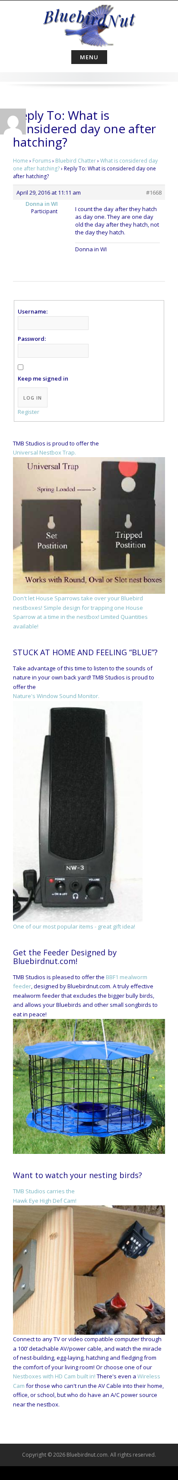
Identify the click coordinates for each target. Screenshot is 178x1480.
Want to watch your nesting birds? (77, 1175)
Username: (33, 311)
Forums (41, 160)
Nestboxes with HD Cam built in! (54, 1376)
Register (28, 412)
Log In (32, 397)
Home (20, 160)
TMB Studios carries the (44, 1191)
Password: (32, 339)
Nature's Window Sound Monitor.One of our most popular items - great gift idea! (74, 811)
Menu (89, 57)
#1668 (154, 192)
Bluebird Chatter (75, 160)
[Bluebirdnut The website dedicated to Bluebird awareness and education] (89, 23)
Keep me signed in (43, 378)
